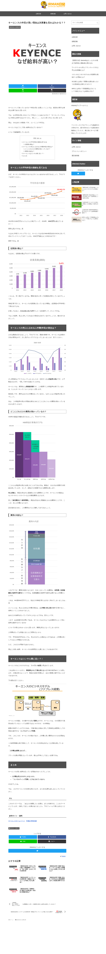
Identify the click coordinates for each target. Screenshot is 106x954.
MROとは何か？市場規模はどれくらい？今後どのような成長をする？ (84, 90)
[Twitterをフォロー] (37, 851)
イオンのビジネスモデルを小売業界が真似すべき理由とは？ (85, 76)
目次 (34, 138)
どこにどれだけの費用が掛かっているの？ (37, 149)
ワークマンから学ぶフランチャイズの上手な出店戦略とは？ (85, 69)
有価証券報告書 (31, 821)
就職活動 (75, 41)
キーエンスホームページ (16, 821)
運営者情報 (75, 155)
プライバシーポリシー (79, 151)
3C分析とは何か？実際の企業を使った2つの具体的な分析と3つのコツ (85, 83)
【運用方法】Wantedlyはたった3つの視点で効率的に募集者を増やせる (85, 62)
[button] (97, 23)
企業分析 (75, 37)
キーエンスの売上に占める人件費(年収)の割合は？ (38, 146)
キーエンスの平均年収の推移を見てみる (35, 142)
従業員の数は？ (29, 144)
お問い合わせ (76, 46)
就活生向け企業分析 (14, 828)
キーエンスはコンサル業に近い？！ (33, 153)
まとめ (25, 156)
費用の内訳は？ (29, 151)
